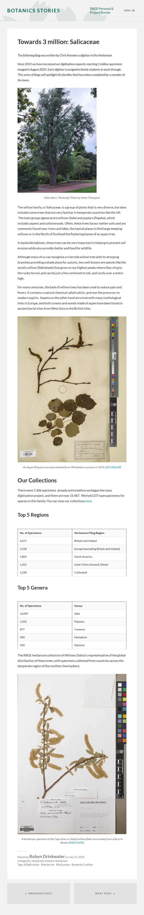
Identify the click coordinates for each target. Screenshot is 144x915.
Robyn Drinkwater (47, 856)
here (89, 501)
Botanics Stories (33, 10)
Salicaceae (64, 864)
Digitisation (32, 864)
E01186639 (113, 467)
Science (49, 860)
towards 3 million (83, 864)
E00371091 (76, 842)
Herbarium (38, 860)
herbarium (48, 864)
